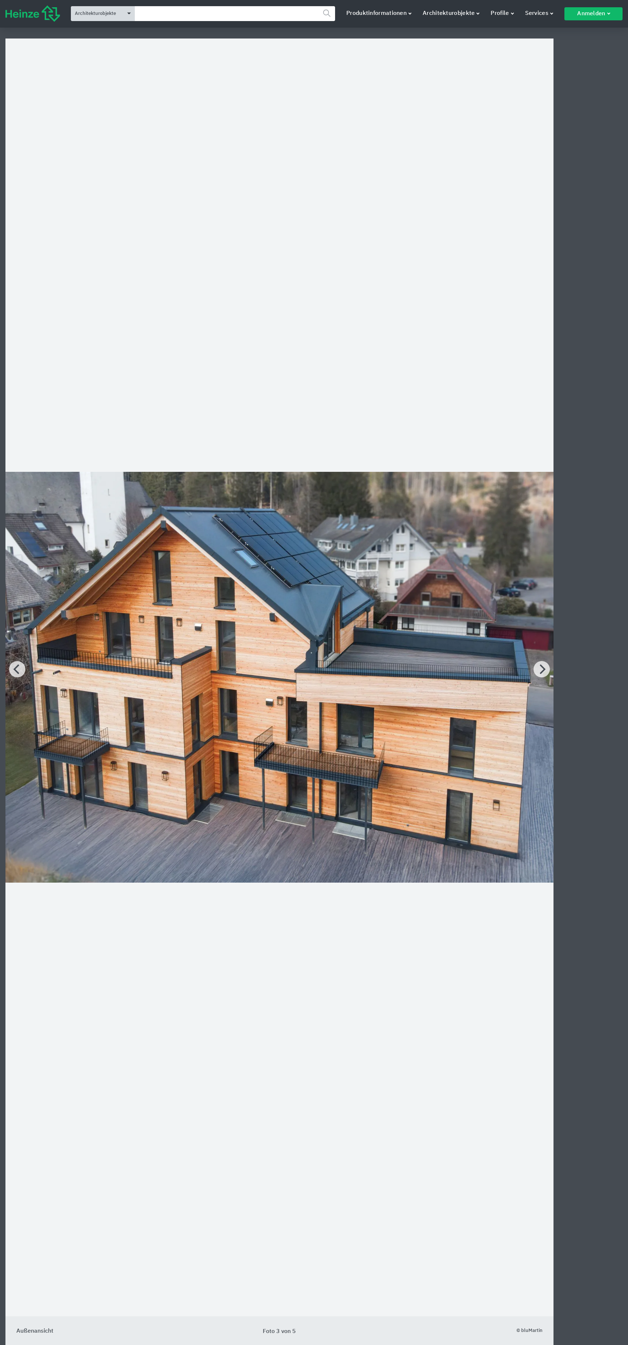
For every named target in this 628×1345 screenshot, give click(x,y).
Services (536, 13)
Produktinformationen (376, 13)
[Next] (542, 669)
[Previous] (17, 669)
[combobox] (235, 13)
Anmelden (591, 14)
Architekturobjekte (449, 13)
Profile (500, 13)
